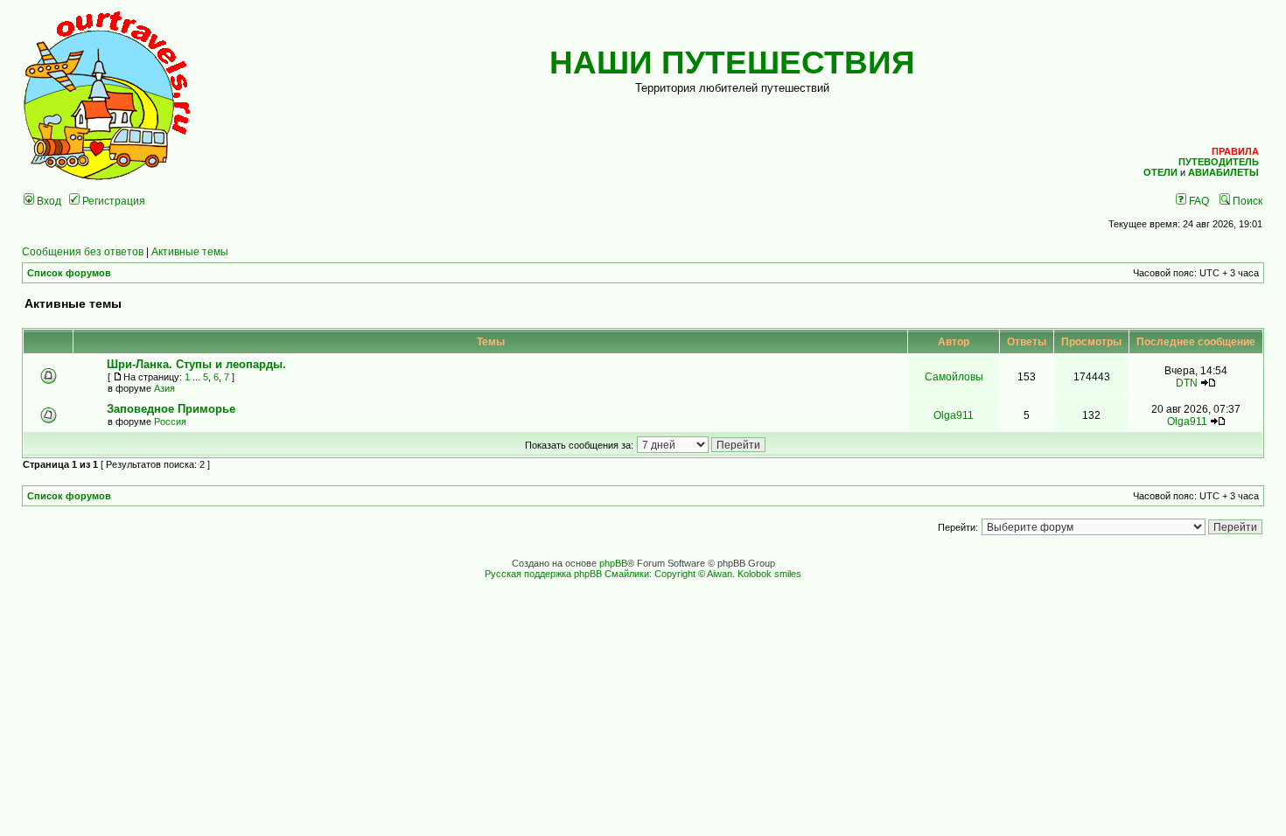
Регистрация (112, 200)
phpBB (613, 563)
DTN (1187, 382)
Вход (47, 200)
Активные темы (189, 251)
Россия (170, 421)
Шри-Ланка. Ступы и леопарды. (196, 364)
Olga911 (953, 415)
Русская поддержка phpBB (543, 573)
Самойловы (954, 376)
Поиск (1246, 200)
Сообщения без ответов (82, 251)
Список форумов (69, 273)
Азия (164, 388)
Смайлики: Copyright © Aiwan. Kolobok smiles (703, 573)
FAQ (1197, 200)
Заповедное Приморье (171, 408)
